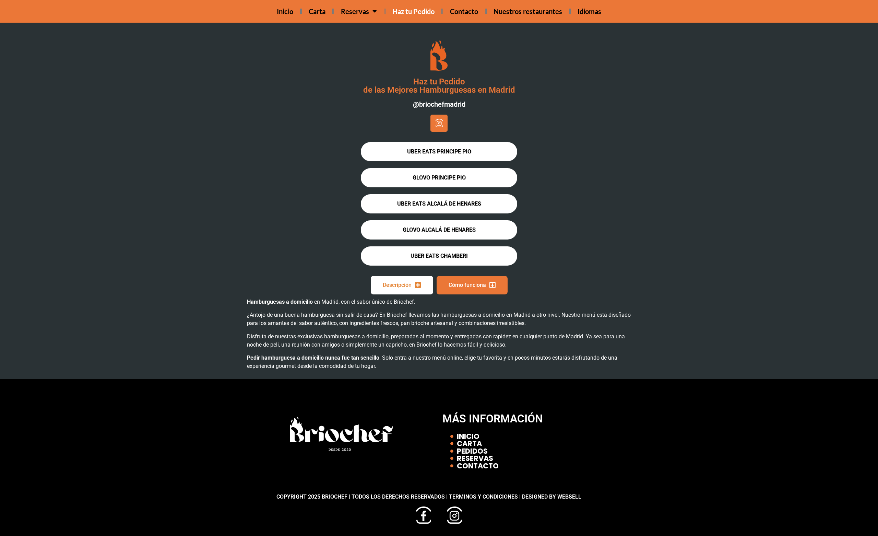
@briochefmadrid (439, 104)
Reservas (355, 11)
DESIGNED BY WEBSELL (551, 496)
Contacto (464, 11)
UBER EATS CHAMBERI (439, 256)
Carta (317, 11)
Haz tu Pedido (413, 11)
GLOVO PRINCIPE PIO (439, 177)
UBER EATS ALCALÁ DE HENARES (439, 203)
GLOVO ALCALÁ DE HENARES (439, 229)
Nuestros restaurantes (528, 11)
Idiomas (589, 11)
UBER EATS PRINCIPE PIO (439, 151)
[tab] (402, 285)
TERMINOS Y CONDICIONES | (485, 496)
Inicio (285, 11)
